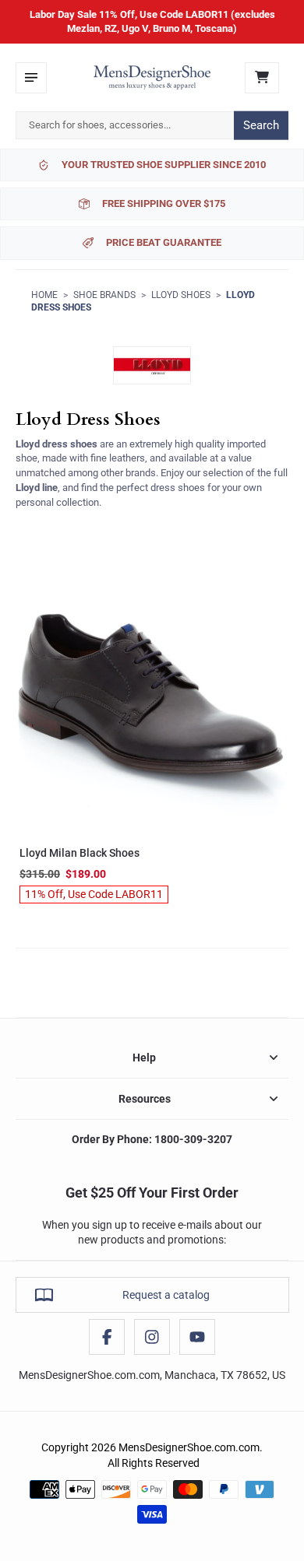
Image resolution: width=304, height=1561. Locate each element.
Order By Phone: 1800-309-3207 (152, 1139)
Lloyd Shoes (180, 294)
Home (44, 294)
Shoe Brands (104, 294)
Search (261, 125)
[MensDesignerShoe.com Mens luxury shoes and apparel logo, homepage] (152, 77)
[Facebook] (107, 1337)
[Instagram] (152, 1337)
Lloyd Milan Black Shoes (79, 853)
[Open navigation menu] (31, 77)
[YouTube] (197, 1337)
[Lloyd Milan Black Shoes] (152, 696)
